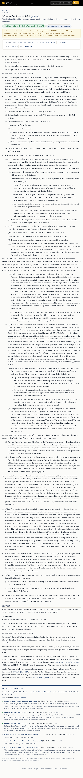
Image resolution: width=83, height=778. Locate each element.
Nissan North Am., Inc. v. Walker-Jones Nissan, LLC (23, 734)
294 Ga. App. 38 (38, 677)
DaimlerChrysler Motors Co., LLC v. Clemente (48, 692)
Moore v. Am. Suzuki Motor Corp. (16, 712)
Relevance (9, 697)
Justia (61, 42)
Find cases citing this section (49, 769)
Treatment (23, 697)
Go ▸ (75, 3)
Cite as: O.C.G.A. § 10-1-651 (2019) (59, 26)
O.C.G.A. (5, 10)
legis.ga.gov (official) (46, 42)
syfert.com (63, 769)
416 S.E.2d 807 (73, 662)
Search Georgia (33, 769)
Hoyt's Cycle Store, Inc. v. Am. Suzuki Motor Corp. (22, 747)
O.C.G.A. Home (21, 769)
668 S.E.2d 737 (50, 677)
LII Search (11, 46)
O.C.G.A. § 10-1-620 (20, 672)
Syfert (7, 3)
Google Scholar (27, 46)
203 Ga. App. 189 (61, 662)
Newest (16, 697)
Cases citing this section (23, 42)
